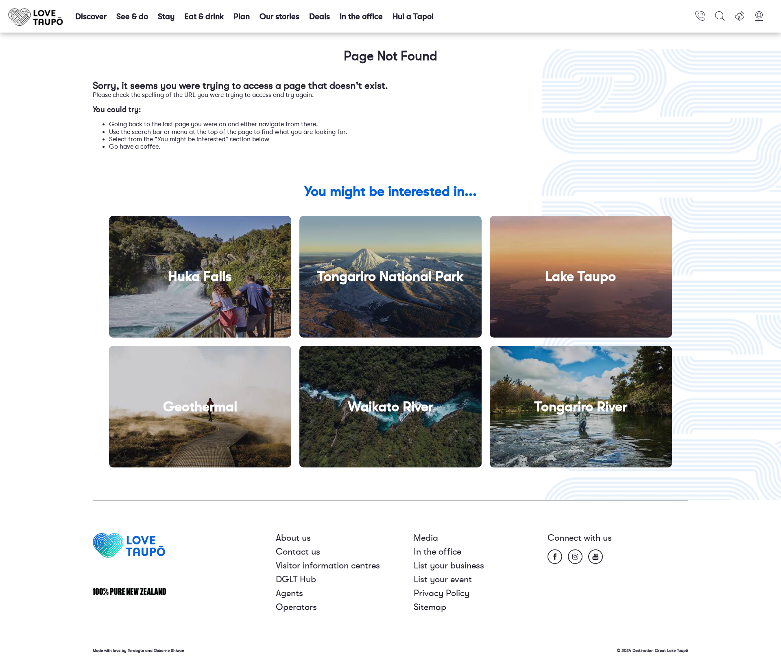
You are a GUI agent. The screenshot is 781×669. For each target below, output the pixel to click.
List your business (449, 565)
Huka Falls (200, 276)
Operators (296, 607)
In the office (361, 16)
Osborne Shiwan (169, 650)
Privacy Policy (441, 593)
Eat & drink (204, 16)
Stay (166, 16)
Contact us (298, 551)
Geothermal (200, 407)
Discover (91, 16)
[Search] (720, 16)
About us (293, 538)
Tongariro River (580, 407)
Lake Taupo (580, 276)
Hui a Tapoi (413, 16)
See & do (132, 16)
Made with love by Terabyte (119, 650)
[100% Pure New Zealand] (129, 591)
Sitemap (430, 607)
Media (426, 538)
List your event (443, 579)
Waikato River (390, 407)
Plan (241, 16)
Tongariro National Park (390, 276)
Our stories (279, 16)
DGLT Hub (296, 579)
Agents (289, 593)
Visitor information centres (328, 565)
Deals (319, 16)
